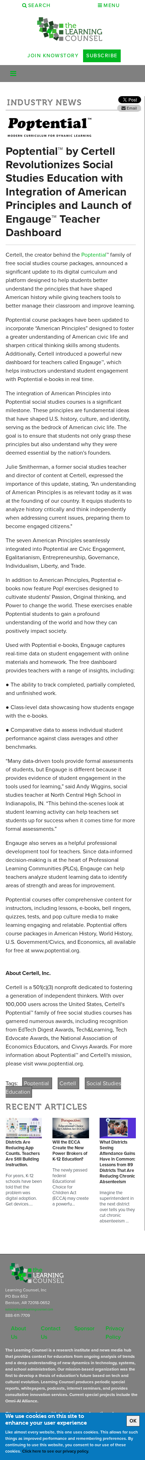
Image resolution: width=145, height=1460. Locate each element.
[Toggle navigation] (13, 73)
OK (133, 1421)
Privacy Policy (115, 1332)
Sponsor (84, 1328)
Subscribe (102, 55)
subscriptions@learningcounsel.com (29, 1309)
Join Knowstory (52, 55)
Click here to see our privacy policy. (55, 1451)
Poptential (93, 255)
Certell (68, 1083)
